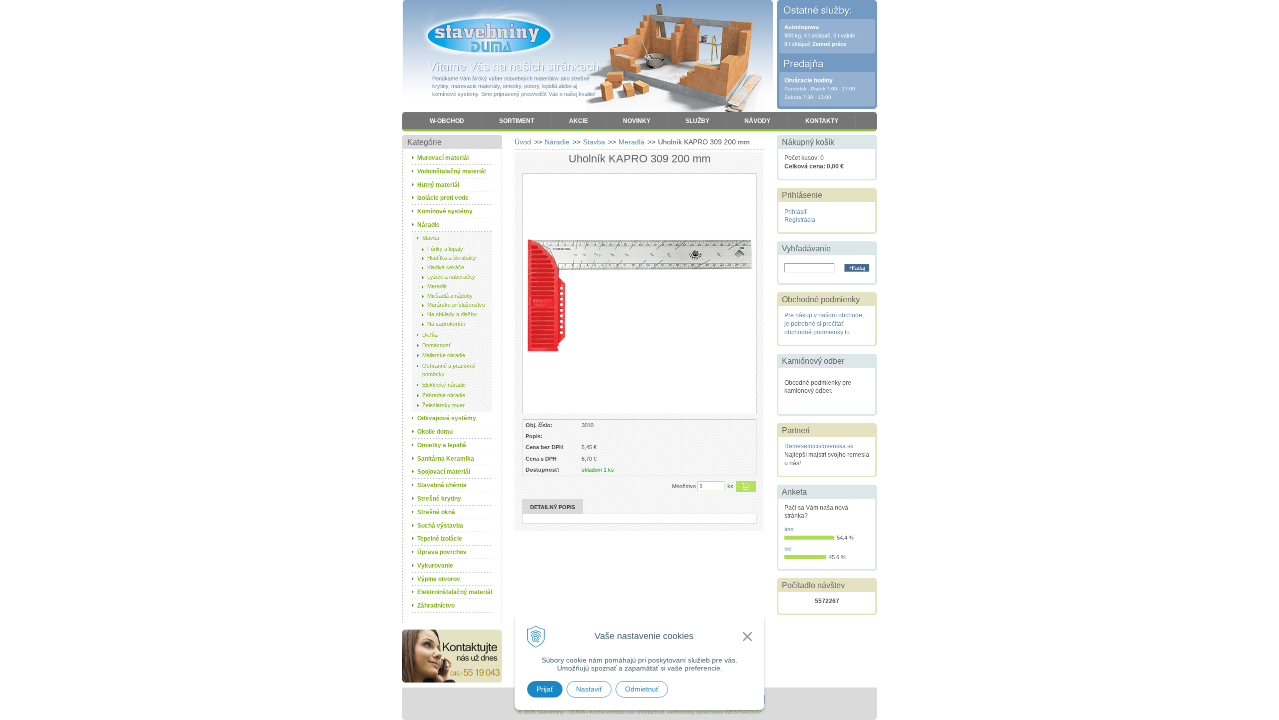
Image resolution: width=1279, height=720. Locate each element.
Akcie (578, 120)
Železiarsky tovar (443, 405)
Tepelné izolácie (439, 538)
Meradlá (631, 142)
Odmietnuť (641, 689)
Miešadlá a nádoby (450, 296)
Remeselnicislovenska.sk (818, 446)
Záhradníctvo (436, 605)
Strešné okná (436, 512)
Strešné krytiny (439, 498)
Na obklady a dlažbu (452, 314)
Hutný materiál (438, 184)
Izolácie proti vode (443, 197)
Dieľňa (430, 335)
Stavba (594, 142)
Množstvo (684, 486)
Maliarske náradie (443, 355)
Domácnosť (436, 345)
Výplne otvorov (438, 579)
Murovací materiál (443, 157)
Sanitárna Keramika (445, 458)
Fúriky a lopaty (445, 249)
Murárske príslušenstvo (456, 305)
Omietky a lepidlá (441, 445)
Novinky (636, 120)
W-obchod (447, 120)
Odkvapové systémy (446, 418)
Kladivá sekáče (445, 267)
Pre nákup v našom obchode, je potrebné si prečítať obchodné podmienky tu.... (824, 324)
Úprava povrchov (442, 552)
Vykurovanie (435, 565)
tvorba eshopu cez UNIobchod (627, 712)
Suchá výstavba (440, 525)
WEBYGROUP (743, 712)
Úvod (523, 142)
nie (787, 549)
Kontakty (821, 120)
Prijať (545, 689)
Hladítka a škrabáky (451, 258)
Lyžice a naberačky (451, 277)
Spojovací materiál (443, 471)
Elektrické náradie (444, 385)
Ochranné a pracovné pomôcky (449, 370)
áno (788, 529)
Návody (757, 120)
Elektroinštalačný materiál (454, 592)
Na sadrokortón (446, 324)
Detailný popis (552, 507)
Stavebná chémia (442, 485)
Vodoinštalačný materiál (451, 171)
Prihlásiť (795, 211)
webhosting (680, 712)
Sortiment (516, 120)
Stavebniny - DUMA (489, 35)
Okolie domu (435, 431)
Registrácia (799, 219)
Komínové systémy (445, 211)
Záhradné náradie (443, 395)
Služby (697, 120)
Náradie (557, 142)
